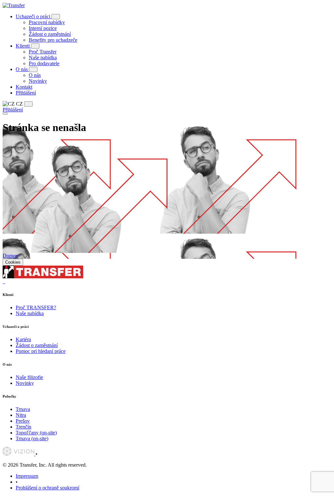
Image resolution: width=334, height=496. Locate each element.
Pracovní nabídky (47, 22)
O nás (22, 69)
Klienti (23, 46)
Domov (10, 255)
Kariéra (23, 339)
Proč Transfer (42, 51)
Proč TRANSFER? (36, 307)
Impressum (27, 476)
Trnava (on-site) (32, 438)
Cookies (13, 262)
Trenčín (23, 427)
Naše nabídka (43, 57)
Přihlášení (26, 92)
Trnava (23, 409)
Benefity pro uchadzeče (53, 40)
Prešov (23, 421)
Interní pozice (43, 28)
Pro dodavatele (44, 63)
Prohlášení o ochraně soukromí (47, 487)
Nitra (21, 415)
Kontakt (24, 87)
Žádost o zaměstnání (50, 34)
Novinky (38, 81)
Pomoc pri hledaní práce (41, 351)
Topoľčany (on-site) (36, 432)
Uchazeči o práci (34, 16)
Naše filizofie (29, 377)
